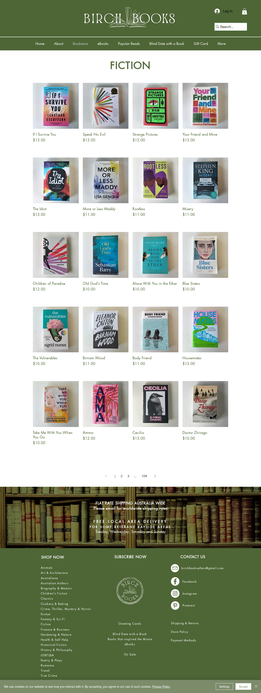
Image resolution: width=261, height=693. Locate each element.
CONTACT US (192, 556)
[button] (244, 11)
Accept (243, 686)
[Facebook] (175, 581)
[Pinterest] (175, 605)
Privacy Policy (161, 686)
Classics (47, 598)
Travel (45, 670)
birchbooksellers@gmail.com (202, 568)
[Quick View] (56, 106)
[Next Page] (155, 476)
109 (144, 476)
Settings (224, 686)
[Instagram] (175, 593)
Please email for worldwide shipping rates (131, 508)
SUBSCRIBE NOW (130, 556)
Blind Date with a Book (130, 634)
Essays (46, 614)
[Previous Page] (105, 476)
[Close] (256, 686)
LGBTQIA (47, 655)
